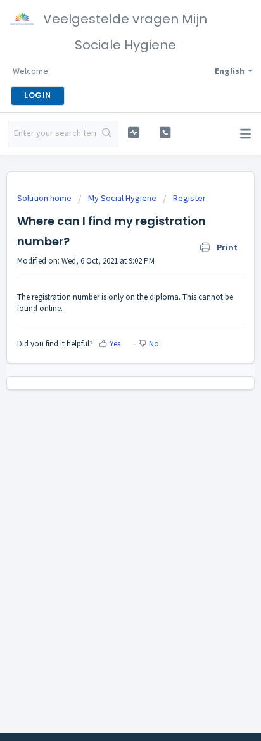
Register (189, 198)
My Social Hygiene (122, 198)
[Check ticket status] (133, 132)
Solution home (45, 198)
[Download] (107, 363)
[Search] (107, 134)
